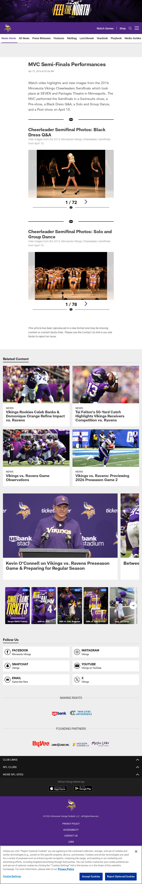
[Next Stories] (133, 605)
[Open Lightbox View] (71, 182)
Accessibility (71, 829)
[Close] (136, 851)
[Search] (130, 28)
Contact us (71, 835)
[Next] (86, 202)
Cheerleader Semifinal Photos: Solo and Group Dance (70, 234)
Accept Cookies (91, 876)
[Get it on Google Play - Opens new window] (83, 790)
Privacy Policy (71, 823)
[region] (71, 865)
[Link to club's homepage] (7, 27)
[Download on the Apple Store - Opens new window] (58, 789)
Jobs (71, 841)
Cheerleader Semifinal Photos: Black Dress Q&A (66, 132)
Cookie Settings (12, 876)
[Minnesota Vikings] (71, 805)
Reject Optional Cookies (121, 876)
